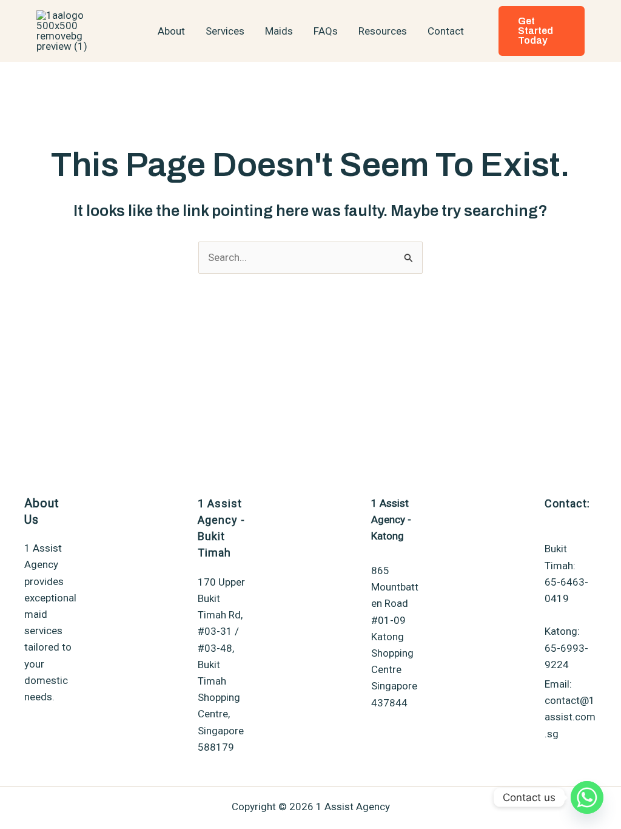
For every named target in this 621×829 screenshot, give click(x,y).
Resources (382, 31)
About (171, 31)
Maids (279, 31)
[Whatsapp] (587, 797)
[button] (541, 31)
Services (225, 31)
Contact (446, 31)
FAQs (326, 31)
